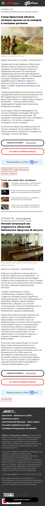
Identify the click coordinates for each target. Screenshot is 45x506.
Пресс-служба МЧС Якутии (12, 56)
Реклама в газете (10, 419)
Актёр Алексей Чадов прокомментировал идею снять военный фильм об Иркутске (26, 191)
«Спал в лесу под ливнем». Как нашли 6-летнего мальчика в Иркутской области (25, 206)
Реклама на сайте (23, 416)
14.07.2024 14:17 (7, 9)
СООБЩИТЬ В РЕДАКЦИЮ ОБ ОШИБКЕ (19, 428)
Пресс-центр (33, 422)
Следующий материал (22, 500)
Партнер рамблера (21, 494)
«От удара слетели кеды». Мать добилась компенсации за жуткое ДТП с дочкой (26, 184)
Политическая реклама (13, 422)
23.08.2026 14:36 (7, 218)
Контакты (7, 416)
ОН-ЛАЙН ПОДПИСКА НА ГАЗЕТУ (16, 425)
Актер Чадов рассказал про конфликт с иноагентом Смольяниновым (25, 198)
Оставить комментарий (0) (22, 152)
